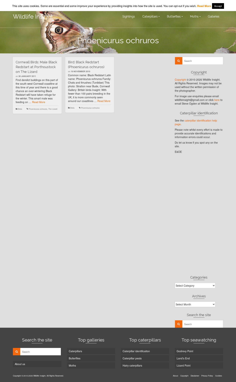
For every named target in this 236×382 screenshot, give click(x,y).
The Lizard (52, 109)
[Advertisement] (199, 214)
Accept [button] (218, 6)
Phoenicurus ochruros (38, 109)
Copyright (180, 79)
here (217, 100)
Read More (38, 102)
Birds (20, 109)
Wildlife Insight (33, 16)
